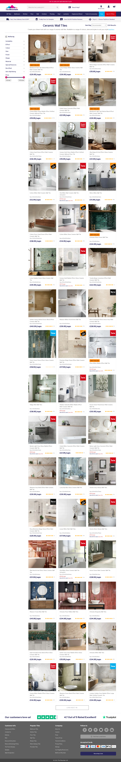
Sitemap (57, 747)
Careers (57, 732)
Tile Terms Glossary (10, 747)
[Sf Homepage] (12, 7)
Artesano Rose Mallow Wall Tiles (69, 612)
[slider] (6, 77)
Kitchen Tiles (33, 732)
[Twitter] (90, 730)
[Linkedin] (112, 730)
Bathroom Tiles (34, 729)
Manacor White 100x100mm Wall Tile (70, 319)
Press (56, 735)
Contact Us (8, 732)
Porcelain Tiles (34, 747)
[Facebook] (85, 730)
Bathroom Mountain (60, 753)
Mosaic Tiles (33, 741)
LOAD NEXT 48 (72, 708)
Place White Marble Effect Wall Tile (100, 363)
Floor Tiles (33, 735)
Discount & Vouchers (10, 741)
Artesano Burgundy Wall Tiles (98, 612)
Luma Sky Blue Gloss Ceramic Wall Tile (71, 487)
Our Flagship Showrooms (61, 750)
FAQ (6, 738)
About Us (57, 729)
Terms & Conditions (60, 741)
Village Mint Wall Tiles (36, 405)
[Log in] (109, 6)
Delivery (7, 735)
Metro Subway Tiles (35, 744)
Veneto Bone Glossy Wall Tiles (98, 529)
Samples (7, 750)
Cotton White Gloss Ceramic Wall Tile (70, 234)
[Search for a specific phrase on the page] (57, 7)
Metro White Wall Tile (96, 193)
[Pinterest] (96, 730)
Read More (111, 29)
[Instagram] (106, 730)
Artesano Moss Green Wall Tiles (99, 237)
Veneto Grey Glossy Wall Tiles (98, 487)
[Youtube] (101, 730)
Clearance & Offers (10, 729)
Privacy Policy (58, 744)
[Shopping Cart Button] (114, 6)
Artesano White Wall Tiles (97, 652)
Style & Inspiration (9, 753)
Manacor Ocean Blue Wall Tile (38, 612)
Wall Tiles (32, 738)
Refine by (11, 37)
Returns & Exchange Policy (12, 744)
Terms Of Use (58, 738)
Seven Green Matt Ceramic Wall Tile (100, 570)
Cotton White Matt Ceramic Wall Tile (40, 193)
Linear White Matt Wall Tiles (68, 529)
